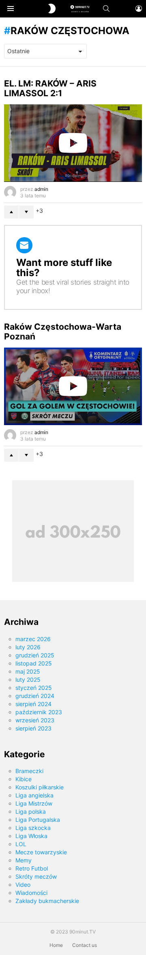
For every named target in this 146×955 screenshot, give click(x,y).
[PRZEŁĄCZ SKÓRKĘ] (52, 8)
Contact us (84, 945)
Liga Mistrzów (33, 803)
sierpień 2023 (33, 728)
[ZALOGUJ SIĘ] (138, 8)
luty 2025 (28, 679)
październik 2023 (38, 712)
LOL (20, 843)
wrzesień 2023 (34, 720)
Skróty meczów (36, 876)
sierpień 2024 (33, 703)
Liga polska (30, 811)
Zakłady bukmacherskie (47, 900)
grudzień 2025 (34, 655)
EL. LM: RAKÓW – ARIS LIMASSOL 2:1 (50, 88)
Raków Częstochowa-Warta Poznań (62, 331)
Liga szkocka (33, 827)
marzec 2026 (33, 638)
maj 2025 (27, 671)
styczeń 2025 (33, 687)
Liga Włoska (31, 835)
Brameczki (29, 770)
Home (56, 945)
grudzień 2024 (34, 695)
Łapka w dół (26, 211)
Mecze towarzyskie (41, 852)
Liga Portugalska (37, 819)
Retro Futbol (31, 868)
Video (22, 884)
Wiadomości (31, 892)
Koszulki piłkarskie (39, 787)
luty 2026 (28, 647)
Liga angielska (34, 795)
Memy (23, 860)
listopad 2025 (33, 663)
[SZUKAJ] (106, 8)
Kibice (23, 779)
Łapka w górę (11, 211)
